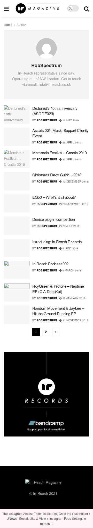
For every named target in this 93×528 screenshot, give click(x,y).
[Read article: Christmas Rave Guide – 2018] (17, 181)
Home (8, 24)
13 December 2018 (75, 181)
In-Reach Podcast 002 (50, 263)
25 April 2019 (71, 142)
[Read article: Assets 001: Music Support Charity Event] (17, 137)
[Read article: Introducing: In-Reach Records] (17, 248)
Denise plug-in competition (53, 219)
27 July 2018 (71, 226)
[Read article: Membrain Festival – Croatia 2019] (17, 159)
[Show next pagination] (56, 332)
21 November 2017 (75, 320)
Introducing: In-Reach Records (57, 241)
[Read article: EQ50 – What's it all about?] (17, 203)
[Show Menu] (6, 8)
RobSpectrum (47, 120)
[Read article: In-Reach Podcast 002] (17, 270)
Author (21, 24)
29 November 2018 (75, 204)
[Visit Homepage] (38, 8)
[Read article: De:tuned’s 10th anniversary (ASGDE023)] (17, 114)
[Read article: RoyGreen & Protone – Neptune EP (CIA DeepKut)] (17, 292)
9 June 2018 (70, 248)
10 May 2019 (70, 120)
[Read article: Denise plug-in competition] (17, 225)
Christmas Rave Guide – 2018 (56, 174)
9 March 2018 (71, 270)
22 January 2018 (74, 298)
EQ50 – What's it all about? (54, 197)
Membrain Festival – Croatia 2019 (59, 152)
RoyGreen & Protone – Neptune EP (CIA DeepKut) (58, 288)
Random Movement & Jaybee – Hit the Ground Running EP (58, 310)
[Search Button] (86, 8)
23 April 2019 (71, 159)
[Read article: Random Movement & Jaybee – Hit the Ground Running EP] (17, 314)
